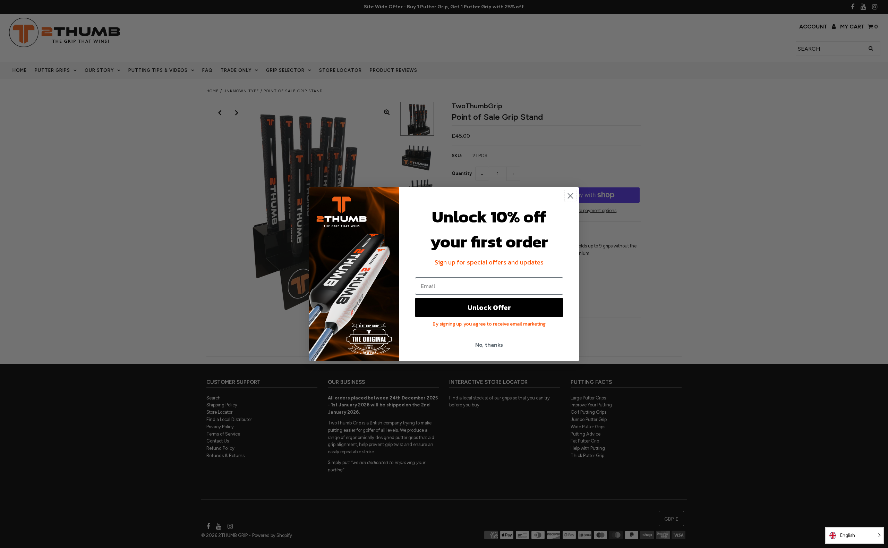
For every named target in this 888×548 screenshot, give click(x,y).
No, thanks (489, 344)
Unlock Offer (489, 307)
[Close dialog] (570, 196)
